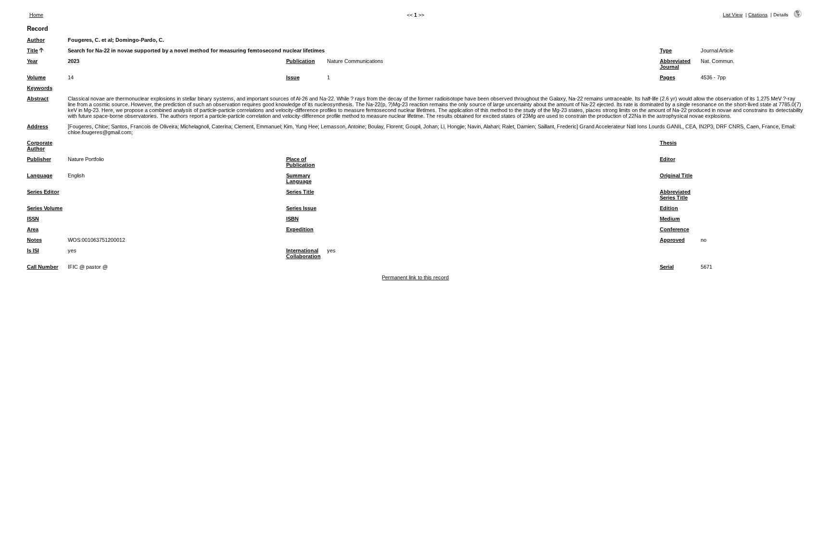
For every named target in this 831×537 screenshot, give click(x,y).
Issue (293, 77)
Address (37, 126)
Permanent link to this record (415, 277)
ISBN (292, 219)
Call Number (42, 267)
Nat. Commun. (717, 61)
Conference (674, 229)
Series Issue (301, 208)
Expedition (300, 229)
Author (36, 40)
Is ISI (33, 250)
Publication (300, 61)
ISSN (33, 219)
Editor (667, 159)
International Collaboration (303, 253)
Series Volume (45, 208)
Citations (758, 14)
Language (39, 175)
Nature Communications (355, 61)
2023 (73, 61)
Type (666, 50)
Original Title (676, 175)
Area (32, 229)
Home (36, 15)
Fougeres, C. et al (90, 40)
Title (32, 50)
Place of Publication (300, 162)
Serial (667, 267)
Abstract (38, 98)
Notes (34, 240)
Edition (669, 208)
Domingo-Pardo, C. (139, 40)
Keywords (39, 88)
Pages (667, 77)
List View (733, 14)
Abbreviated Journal (675, 64)
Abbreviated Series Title (675, 194)
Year (32, 61)
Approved (672, 240)
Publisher (39, 159)
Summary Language (299, 178)
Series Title (300, 192)
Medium (670, 219)
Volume (36, 77)
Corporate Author (39, 145)
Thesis (668, 143)
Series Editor (43, 192)
